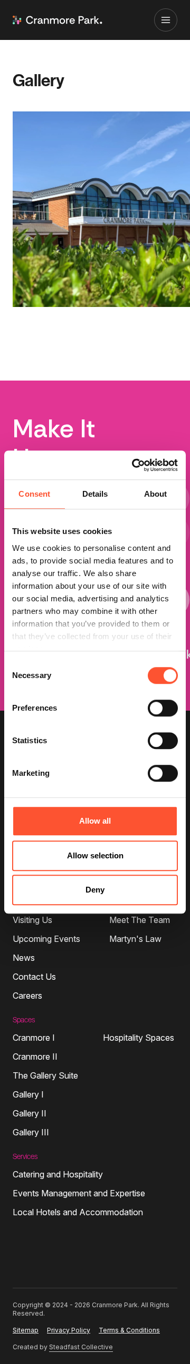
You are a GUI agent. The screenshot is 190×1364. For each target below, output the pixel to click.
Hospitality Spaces (138, 1037)
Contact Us (34, 976)
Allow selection (95, 855)
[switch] (163, 708)
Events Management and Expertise (79, 1193)
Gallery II (29, 1113)
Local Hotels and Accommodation (78, 1212)
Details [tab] (95, 493)
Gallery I (28, 1094)
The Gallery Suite (45, 1075)
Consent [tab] (34, 493)
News (24, 957)
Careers (27, 995)
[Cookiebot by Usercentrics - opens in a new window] (134, 465)
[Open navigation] (165, 20)
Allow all (95, 820)
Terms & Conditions (129, 1330)
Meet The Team (139, 920)
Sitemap (26, 1330)
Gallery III (31, 1132)
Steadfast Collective (81, 1347)
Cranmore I (34, 1037)
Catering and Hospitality (58, 1174)
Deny (95, 889)
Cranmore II (35, 1056)
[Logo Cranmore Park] (57, 20)
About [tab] (155, 493)
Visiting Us (32, 920)
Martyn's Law (135, 939)
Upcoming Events (46, 939)
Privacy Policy (68, 1330)
